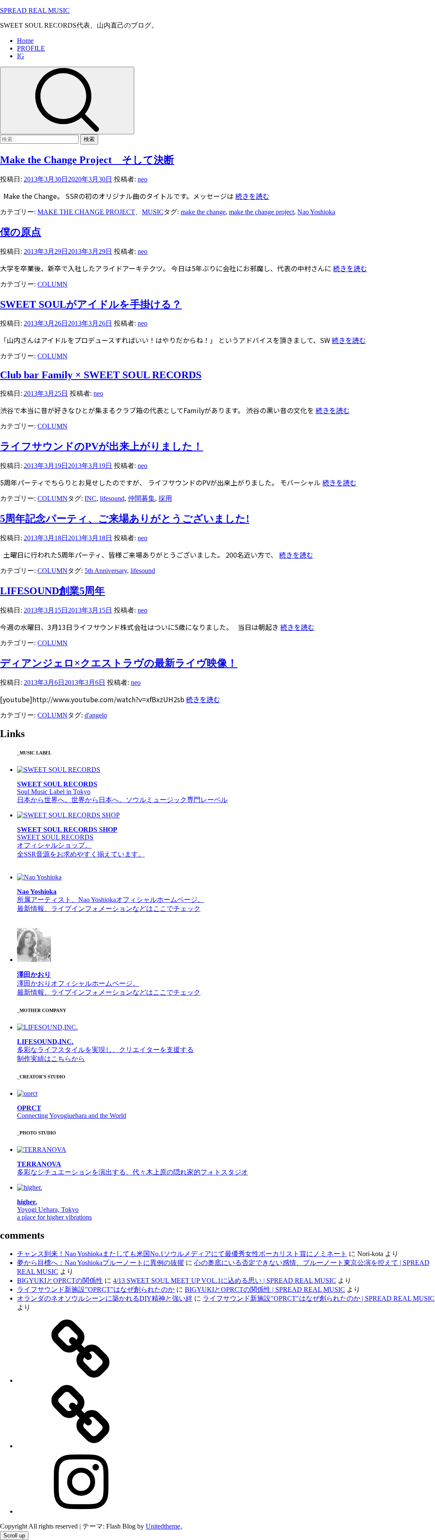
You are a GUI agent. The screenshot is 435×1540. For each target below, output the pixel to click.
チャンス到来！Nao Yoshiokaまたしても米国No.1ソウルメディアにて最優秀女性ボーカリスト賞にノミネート (182, 1253)
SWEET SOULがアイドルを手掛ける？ (91, 304)
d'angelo (96, 715)
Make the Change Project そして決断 (87, 159)
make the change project (261, 212)
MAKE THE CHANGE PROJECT (86, 212)
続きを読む (252, 196)
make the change (203, 212)
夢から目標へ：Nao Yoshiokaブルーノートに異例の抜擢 (100, 1262)
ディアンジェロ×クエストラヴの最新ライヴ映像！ (118, 663)
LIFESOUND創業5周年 (52, 590)
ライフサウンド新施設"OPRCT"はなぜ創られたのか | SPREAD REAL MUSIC (319, 1298)
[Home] (80, 1380)
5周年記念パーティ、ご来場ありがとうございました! (124, 518)
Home (25, 40)
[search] (67, 100)
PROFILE (31, 48)
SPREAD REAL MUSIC (35, 10)
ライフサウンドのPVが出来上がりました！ (101, 446)
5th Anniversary (106, 570)
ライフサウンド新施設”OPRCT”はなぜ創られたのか (96, 1289)
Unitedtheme (163, 1526)
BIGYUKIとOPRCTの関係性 (60, 1280)
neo (142, 179)
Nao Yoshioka (316, 212)
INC (90, 498)
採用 (165, 498)
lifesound (112, 498)
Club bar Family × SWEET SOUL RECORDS (100, 374)
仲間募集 (141, 498)
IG (20, 56)
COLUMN (52, 284)
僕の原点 (20, 232)
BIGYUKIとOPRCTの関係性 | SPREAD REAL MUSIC (265, 1289)
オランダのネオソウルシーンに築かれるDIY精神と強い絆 (104, 1298)
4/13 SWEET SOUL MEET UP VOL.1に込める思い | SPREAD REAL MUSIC (224, 1280)
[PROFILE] (80, 1445)
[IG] (80, 1511)
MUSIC (153, 212)
